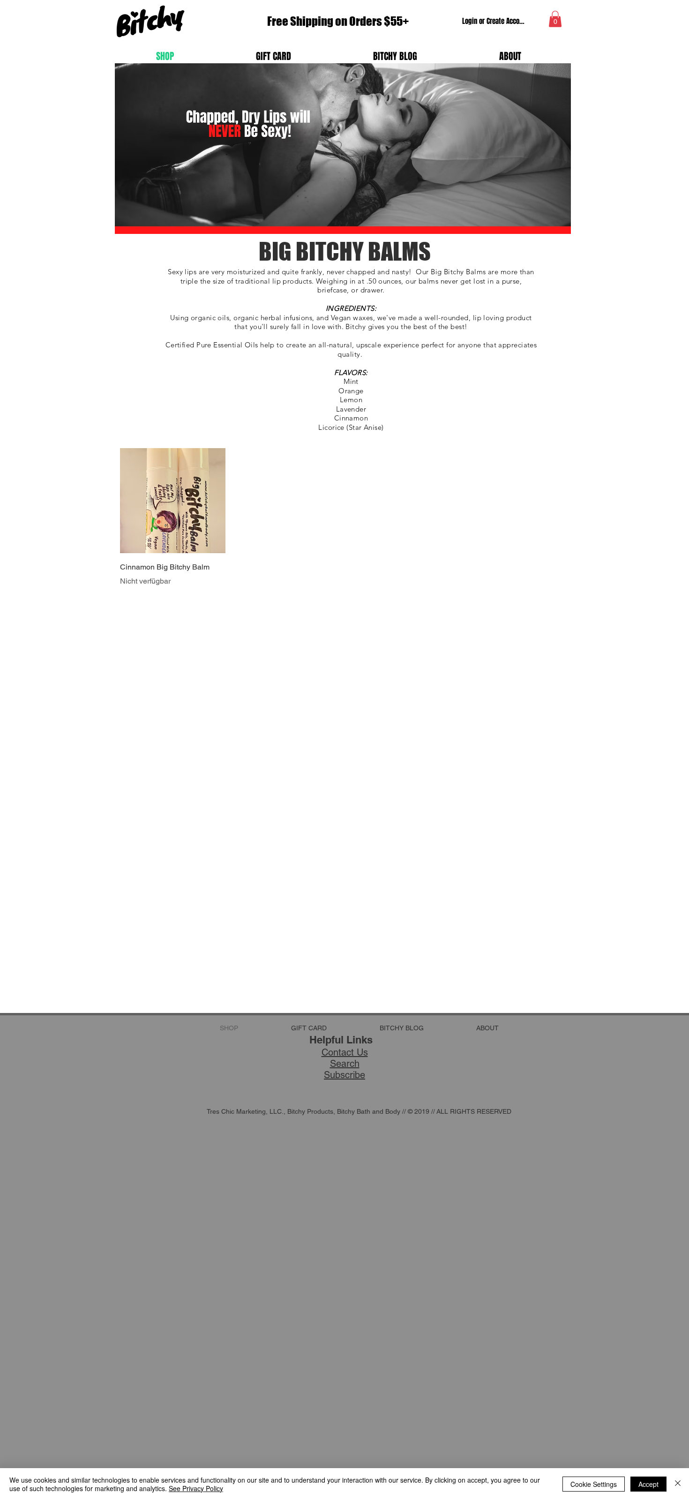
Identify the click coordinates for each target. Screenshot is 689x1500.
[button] (555, 19)
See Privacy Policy (196, 1488)
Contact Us (345, 1052)
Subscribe (344, 1074)
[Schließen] (677, 1484)
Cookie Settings (593, 1484)
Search (344, 1063)
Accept (648, 1484)
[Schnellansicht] (172, 501)
